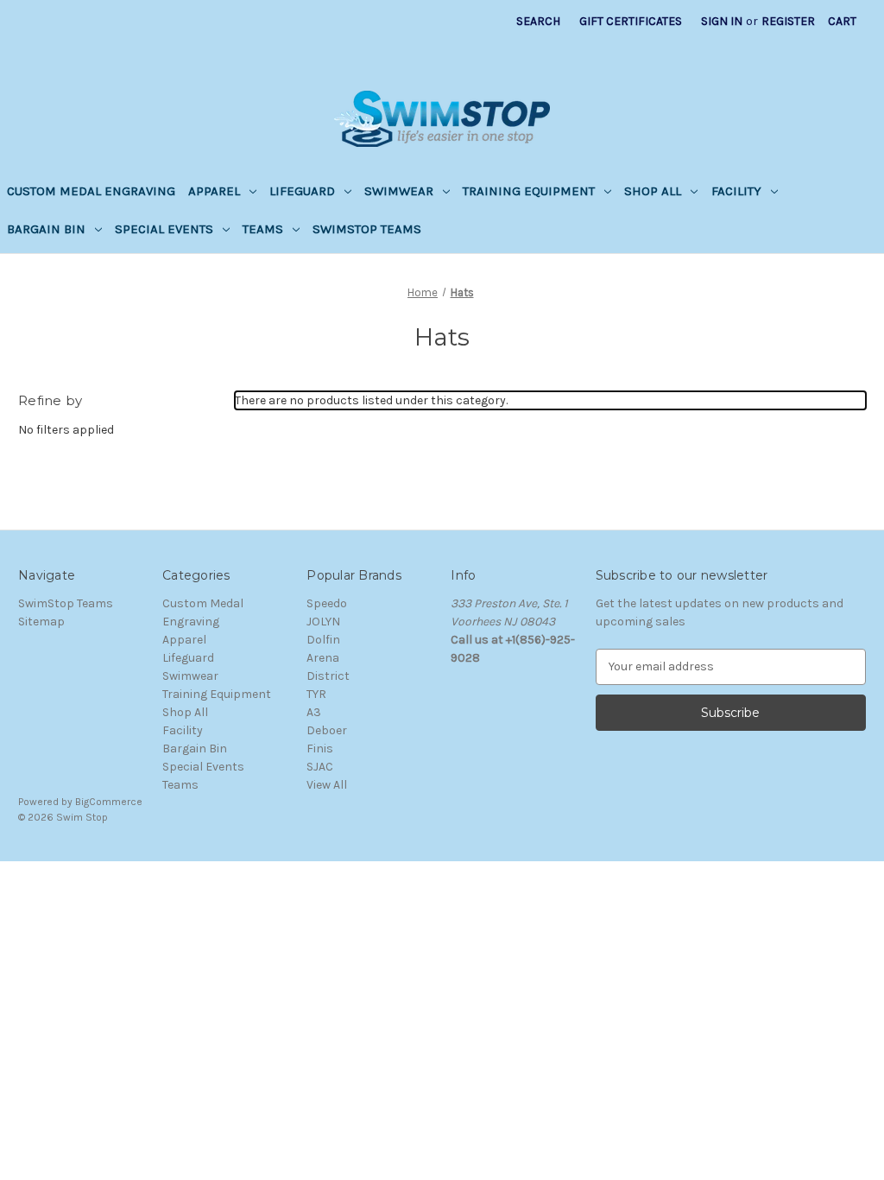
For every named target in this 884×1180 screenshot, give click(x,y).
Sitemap (41, 621)
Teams (263, 229)
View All (326, 784)
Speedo (326, 603)
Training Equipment (529, 191)
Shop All (652, 191)
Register (788, 21)
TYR (316, 694)
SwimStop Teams (367, 229)
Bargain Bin (46, 229)
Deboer (326, 730)
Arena (322, 657)
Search (538, 21)
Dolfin (323, 639)
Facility (736, 191)
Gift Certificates (630, 21)
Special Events (164, 229)
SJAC (319, 766)
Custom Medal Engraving (91, 191)
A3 (313, 712)
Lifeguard (302, 191)
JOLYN (323, 621)
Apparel (214, 191)
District (328, 676)
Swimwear (398, 191)
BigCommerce (108, 802)
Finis (319, 748)
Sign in (721, 21)
